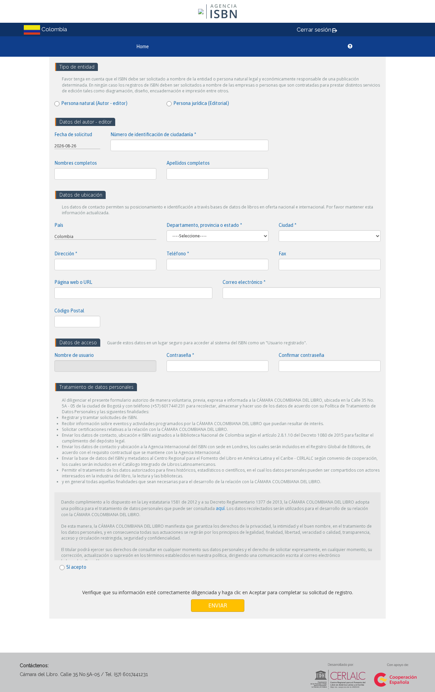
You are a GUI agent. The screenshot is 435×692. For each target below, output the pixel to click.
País (58, 225)
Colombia (63, 236)
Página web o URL (73, 282)
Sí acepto (76, 567)
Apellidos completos (188, 163)
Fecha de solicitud (73, 134)
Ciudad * (287, 225)
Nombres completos (75, 163)
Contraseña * (180, 355)
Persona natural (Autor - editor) (94, 103)
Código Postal (69, 310)
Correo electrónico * (244, 282)
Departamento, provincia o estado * (204, 225)
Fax (282, 253)
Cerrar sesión (314, 29)
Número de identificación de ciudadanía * (153, 134)
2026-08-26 (65, 146)
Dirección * (65, 253)
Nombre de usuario (74, 355)
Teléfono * (178, 253)
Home (142, 46)
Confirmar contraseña (301, 355)
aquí (220, 508)
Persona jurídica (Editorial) (201, 103)
